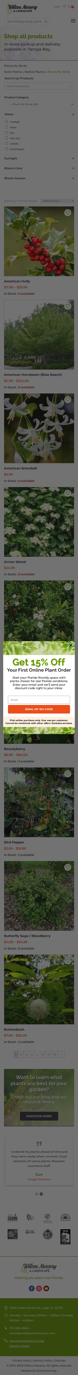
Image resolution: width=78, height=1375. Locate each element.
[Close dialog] (71, 645)
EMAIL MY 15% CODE (39, 709)
